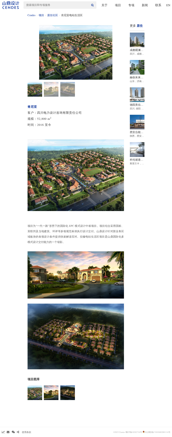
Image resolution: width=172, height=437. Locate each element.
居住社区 (52, 15)
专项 (131, 5)
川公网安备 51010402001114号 (157, 432)
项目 (118, 5)
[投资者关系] (3, 432)
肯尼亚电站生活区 (72, 15)
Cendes (31, 15)
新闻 (145, 5)
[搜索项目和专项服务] (92, 5)
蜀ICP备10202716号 (133, 432)
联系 (158, 5)
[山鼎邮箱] (8, 432)
